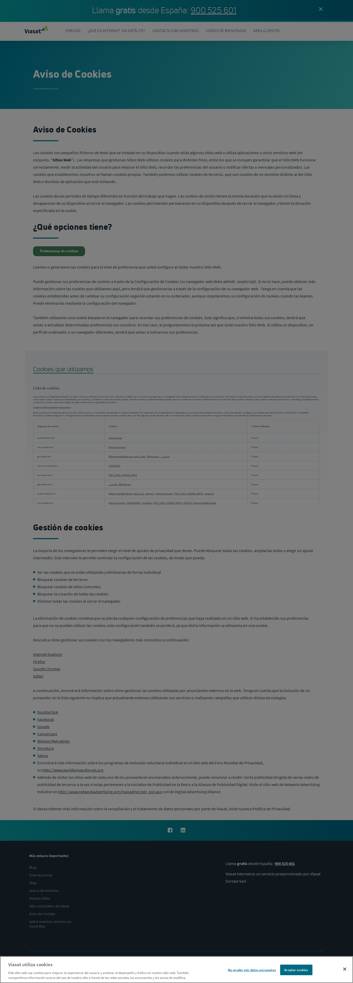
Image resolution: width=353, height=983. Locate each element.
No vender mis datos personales (252, 970)
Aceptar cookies (296, 970)
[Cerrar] (344, 969)
